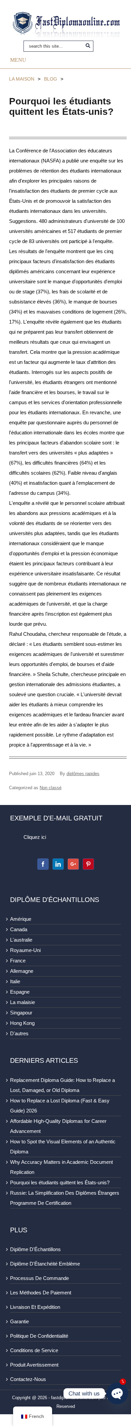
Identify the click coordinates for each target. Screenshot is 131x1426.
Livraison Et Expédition (35, 1307)
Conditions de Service (34, 1350)
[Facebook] (43, 864)
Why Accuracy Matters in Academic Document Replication (61, 1167)
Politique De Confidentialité (39, 1336)
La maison (21, 79)
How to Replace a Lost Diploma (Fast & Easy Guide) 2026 (60, 1105)
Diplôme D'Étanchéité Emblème (45, 1264)
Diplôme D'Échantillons (35, 1249)
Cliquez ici (35, 837)
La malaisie (22, 1002)
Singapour (21, 1012)
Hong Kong (22, 1023)
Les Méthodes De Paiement (40, 1292)
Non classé (50, 787)
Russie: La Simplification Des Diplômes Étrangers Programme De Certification (64, 1198)
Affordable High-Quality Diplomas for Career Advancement (58, 1126)
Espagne (20, 992)
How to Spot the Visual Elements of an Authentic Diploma (63, 1146)
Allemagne (21, 971)
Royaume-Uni (25, 950)
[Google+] (73, 864)
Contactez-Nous (28, 1379)
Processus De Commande (39, 1278)
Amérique (20, 919)
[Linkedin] (58, 864)
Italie (15, 981)
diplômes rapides (83, 773)
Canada (18, 929)
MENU (18, 59)
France (18, 960)
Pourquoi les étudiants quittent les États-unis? (60, 1182)
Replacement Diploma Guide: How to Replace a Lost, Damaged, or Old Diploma (62, 1085)
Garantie (19, 1321)
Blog (50, 79)
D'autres (19, 1033)
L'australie (21, 940)
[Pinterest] (88, 864)
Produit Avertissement (34, 1365)
